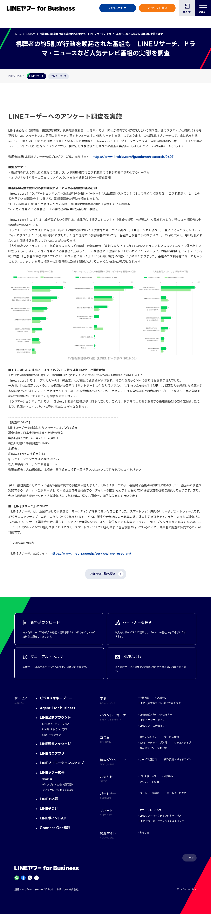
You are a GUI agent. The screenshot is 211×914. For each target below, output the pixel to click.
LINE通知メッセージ (55, 743)
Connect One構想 (55, 827)
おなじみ (144, 833)
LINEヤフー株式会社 (67, 889)
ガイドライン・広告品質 (153, 748)
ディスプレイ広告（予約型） (58, 790)
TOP (191, 857)
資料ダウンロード (113, 762)
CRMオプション (51, 735)
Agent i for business (57, 708)
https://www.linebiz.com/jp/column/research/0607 (133, 156)
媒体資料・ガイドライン (177, 759)
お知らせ (30, 34)
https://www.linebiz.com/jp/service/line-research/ (91, 553)
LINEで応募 (49, 799)
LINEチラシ (49, 808)
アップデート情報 (149, 782)
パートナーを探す (149, 793)
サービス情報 (171, 737)
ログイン (187, 12)
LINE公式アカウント (55, 717)
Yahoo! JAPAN (44, 889)
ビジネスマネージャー (56, 698)
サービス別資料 (148, 759)
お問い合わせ (117, 8)
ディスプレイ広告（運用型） (58, 785)
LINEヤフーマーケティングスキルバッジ (161, 821)
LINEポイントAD (53, 818)
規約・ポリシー (23, 889)
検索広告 (47, 779)
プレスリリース (147, 776)
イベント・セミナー (114, 717)
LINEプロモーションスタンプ (62, 763)
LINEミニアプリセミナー (153, 720)
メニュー (203, 12)
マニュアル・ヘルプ (150, 810)
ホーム (18, 34)
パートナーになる (176, 793)
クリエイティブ (182, 743)
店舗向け (162, 698)
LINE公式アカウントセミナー (155, 715)
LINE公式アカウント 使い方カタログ (160, 703)
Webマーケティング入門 (153, 743)
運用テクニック (148, 737)
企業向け (144, 698)
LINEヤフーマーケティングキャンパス (160, 816)
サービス (20, 700)
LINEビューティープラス (55, 724)
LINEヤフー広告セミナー (153, 726)
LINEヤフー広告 (52, 772)
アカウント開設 (157, 8)
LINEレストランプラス (54, 729)
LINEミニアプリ (52, 753)
